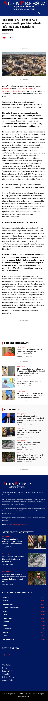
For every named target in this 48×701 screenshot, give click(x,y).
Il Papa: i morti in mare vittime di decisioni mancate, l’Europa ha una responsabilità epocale (30, 395)
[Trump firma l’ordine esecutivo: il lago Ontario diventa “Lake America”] (8, 432)
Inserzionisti (7, 671)
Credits (27, 696)
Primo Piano (20, 428)
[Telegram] (33, 43)
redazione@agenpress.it (19, 525)
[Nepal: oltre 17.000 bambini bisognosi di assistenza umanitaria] (8, 444)
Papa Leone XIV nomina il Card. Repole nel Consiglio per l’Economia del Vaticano (30, 352)
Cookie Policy (8, 680)
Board (4, 668)
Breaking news (21, 413)
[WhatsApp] (22, 43)
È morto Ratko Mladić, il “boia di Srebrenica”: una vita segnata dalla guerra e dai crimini (30, 457)
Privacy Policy (8, 677)
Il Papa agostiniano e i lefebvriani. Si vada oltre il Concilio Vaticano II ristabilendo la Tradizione (31, 371)
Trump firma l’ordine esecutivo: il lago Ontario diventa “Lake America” (30, 432)
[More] (36, 331)
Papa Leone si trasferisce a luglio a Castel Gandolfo (31, 382)
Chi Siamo (6, 665)
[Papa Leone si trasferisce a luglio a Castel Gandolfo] (8, 383)
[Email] (28, 43)
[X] (17, 43)
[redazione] (4, 38)
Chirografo (6, 88)
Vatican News (8, 30)
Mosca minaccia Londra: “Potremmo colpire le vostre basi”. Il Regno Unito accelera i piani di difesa (31, 419)
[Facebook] (12, 43)
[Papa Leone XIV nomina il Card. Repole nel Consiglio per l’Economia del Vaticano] (8, 351)
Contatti (5, 674)
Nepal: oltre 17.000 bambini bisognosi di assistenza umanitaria (28, 445)
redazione (12, 38)
